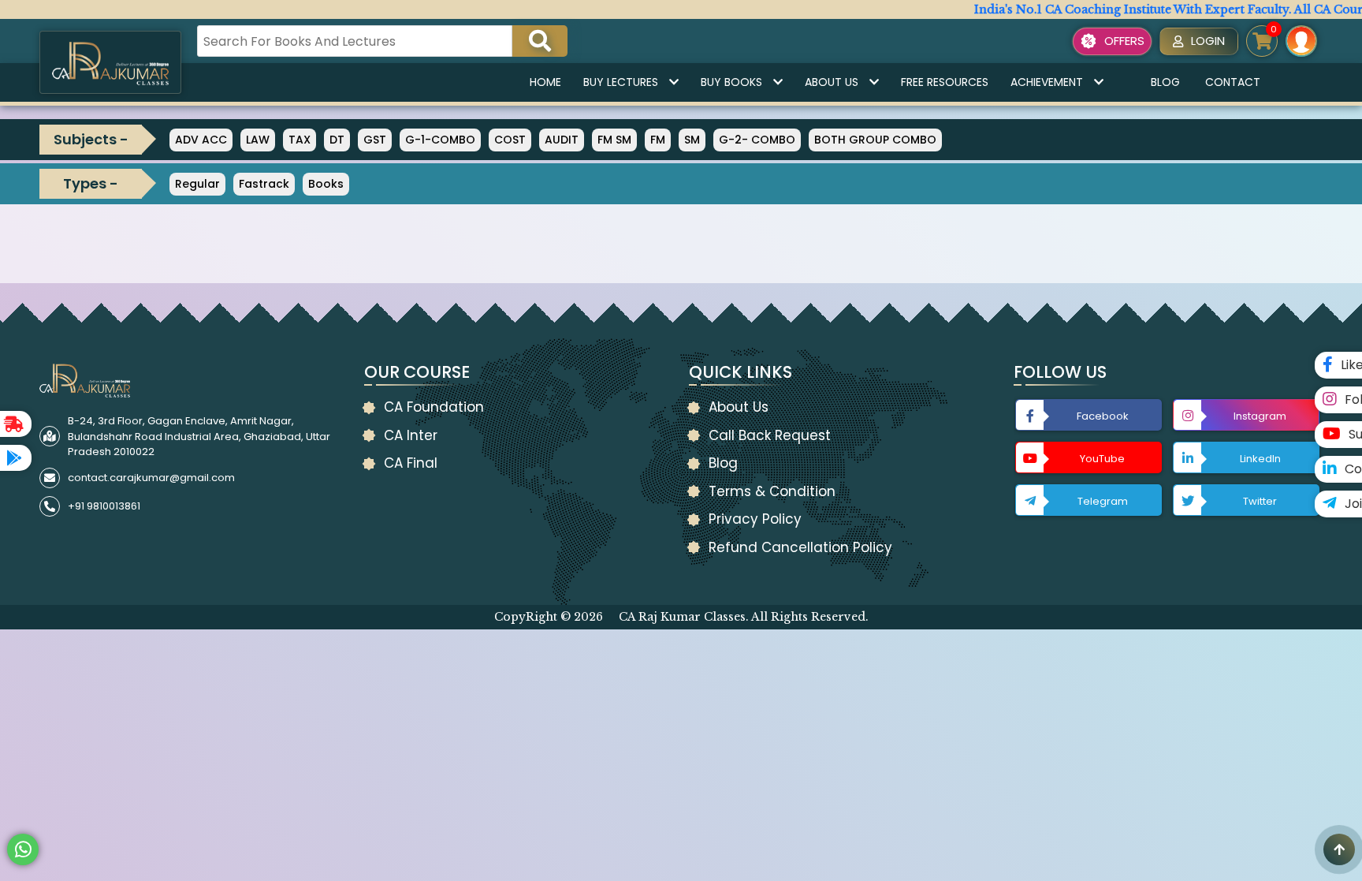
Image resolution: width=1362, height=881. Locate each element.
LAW (258, 139)
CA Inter (410, 435)
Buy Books (731, 82)
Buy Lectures (620, 82)
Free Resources (944, 82)
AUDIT (562, 139)
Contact (1232, 82)
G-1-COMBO (440, 139)
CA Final (410, 463)
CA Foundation (434, 407)
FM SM (614, 139)
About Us (831, 82)
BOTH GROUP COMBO (875, 139)
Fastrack (264, 184)
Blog (1165, 82)
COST (510, 139)
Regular (197, 184)
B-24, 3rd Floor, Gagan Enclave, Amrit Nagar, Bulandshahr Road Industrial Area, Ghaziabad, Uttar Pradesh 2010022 (199, 436)
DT (336, 139)
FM (657, 139)
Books (326, 184)
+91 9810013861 (104, 505)
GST (374, 139)
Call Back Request (770, 435)
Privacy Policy (755, 519)
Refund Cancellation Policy (800, 547)
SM (692, 139)
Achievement (1046, 82)
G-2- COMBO (757, 139)
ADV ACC (201, 139)
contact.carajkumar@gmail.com (151, 477)
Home (545, 82)
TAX (299, 139)
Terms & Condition (772, 491)
